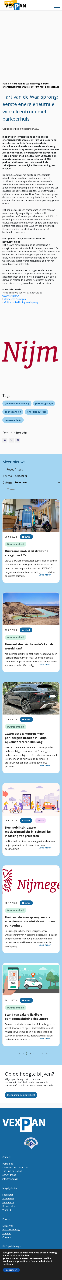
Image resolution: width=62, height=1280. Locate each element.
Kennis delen (8, 1206)
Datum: (7, 482)
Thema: (7, 476)
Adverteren (8, 1198)
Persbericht (8, 1202)
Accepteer (11, 1270)
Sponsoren (8, 1194)
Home (5, 83)
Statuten (6, 1233)
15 (42, 1053)
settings (8, 1264)
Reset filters (14, 469)
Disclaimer (7, 1225)
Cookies (6, 1237)
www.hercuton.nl (11, 295)
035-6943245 (9, 1175)
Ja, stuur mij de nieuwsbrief (21, 1094)
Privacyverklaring (11, 1229)
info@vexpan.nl (10, 1178)
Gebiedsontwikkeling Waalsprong (21, 302)
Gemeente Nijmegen (15, 298)
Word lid (6, 1209)
